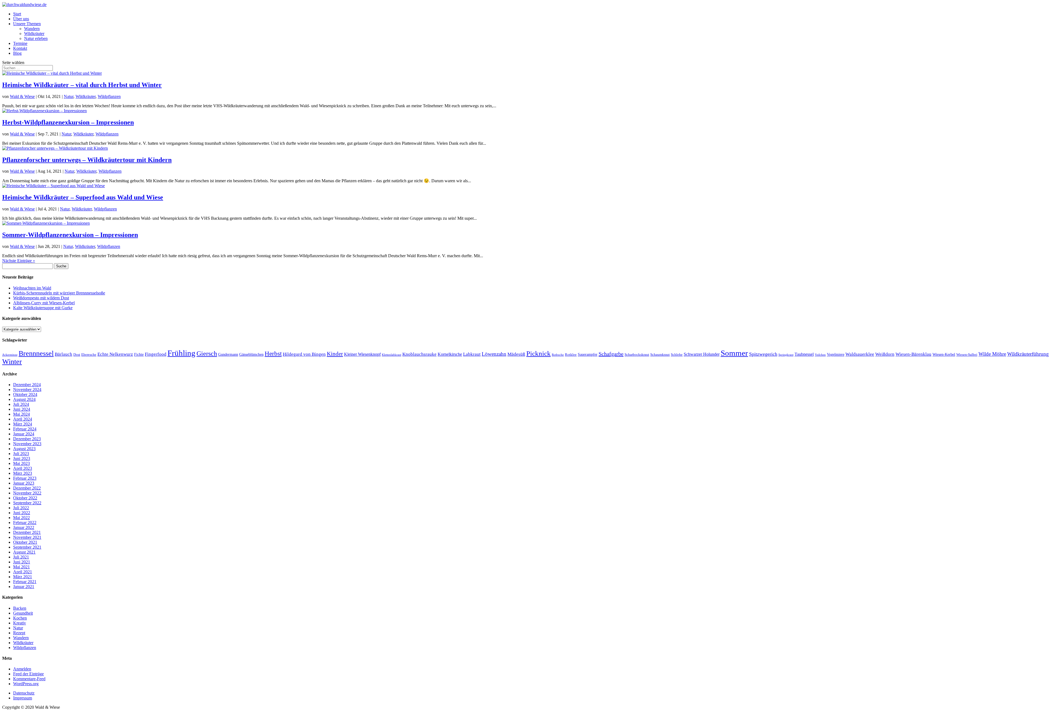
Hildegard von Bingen (304, 354)
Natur (68, 96)
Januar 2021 (23, 586)
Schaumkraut (660, 355)
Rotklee (571, 355)
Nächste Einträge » (18, 260)
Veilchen (820, 354)
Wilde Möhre (992, 354)
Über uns (21, 18)
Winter (12, 362)
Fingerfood (155, 354)
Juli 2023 (21, 453)
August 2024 (24, 399)
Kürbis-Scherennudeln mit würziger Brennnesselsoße (59, 293)
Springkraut (785, 354)
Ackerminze (10, 354)
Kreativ (19, 623)
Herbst (273, 353)
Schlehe (677, 355)
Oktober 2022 (25, 498)
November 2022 (27, 493)
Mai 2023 (21, 463)
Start (17, 13)
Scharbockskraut (637, 355)
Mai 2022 (21, 517)
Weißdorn (884, 354)
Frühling (181, 353)
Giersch (207, 353)
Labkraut (472, 354)
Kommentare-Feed (29, 678)
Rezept (19, 632)
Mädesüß (516, 354)
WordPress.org (26, 683)
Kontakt (20, 48)
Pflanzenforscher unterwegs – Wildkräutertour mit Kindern (87, 159)
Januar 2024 (23, 434)
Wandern (32, 28)
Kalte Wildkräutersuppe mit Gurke (43, 307)
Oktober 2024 (25, 394)
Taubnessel (804, 354)
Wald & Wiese (22, 96)
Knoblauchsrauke (419, 354)
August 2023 (24, 448)
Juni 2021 (21, 562)
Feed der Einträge (28, 674)
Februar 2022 (24, 522)
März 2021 (22, 576)
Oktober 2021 (25, 542)
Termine (20, 43)
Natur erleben (36, 38)
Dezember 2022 (27, 488)
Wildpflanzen (109, 96)
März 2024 (22, 424)
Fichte (139, 354)
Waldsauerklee (859, 354)
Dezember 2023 (27, 438)
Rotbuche (558, 354)
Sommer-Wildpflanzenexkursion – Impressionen (70, 234)
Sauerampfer (587, 354)
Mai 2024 (21, 414)
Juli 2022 (21, 507)
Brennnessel (36, 353)
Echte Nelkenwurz (115, 354)
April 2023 (22, 468)
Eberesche (88, 355)
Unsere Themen (27, 23)
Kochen (20, 618)
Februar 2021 (24, 581)
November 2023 (27, 443)
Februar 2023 (24, 478)
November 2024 (27, 389)
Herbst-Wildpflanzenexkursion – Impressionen (68, 122)
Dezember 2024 (27, 384)
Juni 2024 (21, 409)
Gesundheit (23, 613)
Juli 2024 (21, 404)
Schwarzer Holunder (702, 354)
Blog (17, 53)
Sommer (734, 353)
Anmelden (22, 669)
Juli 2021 (21, 557)
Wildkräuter (34, 33)
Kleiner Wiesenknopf (362, 354)
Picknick (538, 353)
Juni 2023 (21, 458)
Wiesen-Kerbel (943, 354)
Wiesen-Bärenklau (913, 354)
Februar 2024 (24, 429)
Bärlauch (63, 354)
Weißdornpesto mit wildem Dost (41, 298)
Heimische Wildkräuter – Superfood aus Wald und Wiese (82, 197)
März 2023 (22, 473)
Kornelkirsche (450, 354)
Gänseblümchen (251, 354)
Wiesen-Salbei (966, 355)
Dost (76, 355)
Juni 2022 (21, 512)
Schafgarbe (611, 354)
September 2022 (27, 502)
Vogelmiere (835, 354)
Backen (19, 608)
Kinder (335, 354)
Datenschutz (23, 693)
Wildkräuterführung (1028, 354)
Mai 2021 (21, 567)
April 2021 (22, 571)
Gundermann (228, 354)
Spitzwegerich (763, 354)
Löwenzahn (494, 354)
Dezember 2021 (27, 532)
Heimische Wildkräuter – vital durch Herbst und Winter (82, 84)
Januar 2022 (23, 527)
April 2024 (22, 419)
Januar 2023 (23, 483)
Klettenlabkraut (391, 354)
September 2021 (27, 547)
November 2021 (27, 537)
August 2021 (24, 552)
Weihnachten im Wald (32, 288)
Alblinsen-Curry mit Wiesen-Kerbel (44, 302)
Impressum (22, 698)
